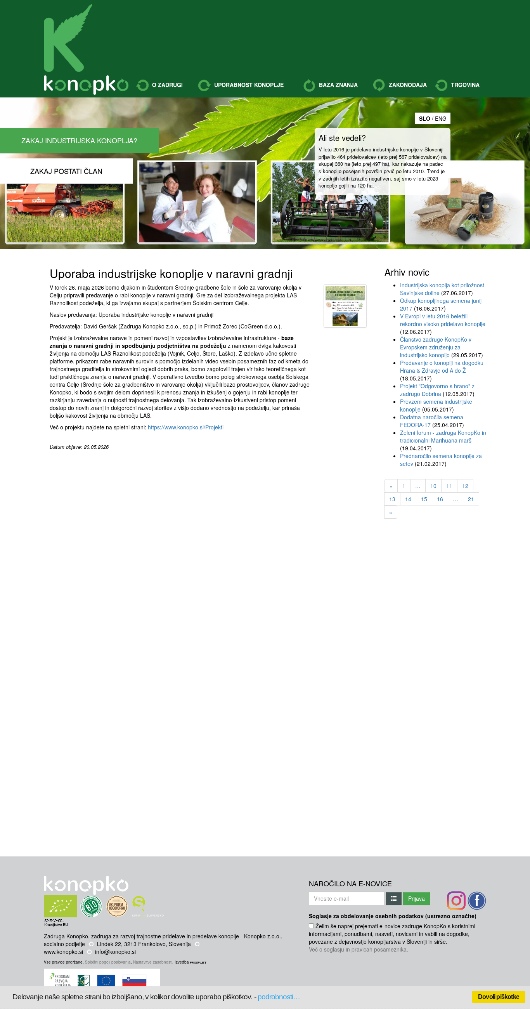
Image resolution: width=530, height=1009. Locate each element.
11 (449, 486)
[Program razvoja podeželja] (103, 972)
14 (408, 499)
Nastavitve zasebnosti (152, 962)
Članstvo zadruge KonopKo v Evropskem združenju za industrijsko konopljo (435, 347)
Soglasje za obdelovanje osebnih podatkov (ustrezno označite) (392, 916)
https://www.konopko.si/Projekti (185, 427)
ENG (441, 118)
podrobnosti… (279, 997)
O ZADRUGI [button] (167, 85)
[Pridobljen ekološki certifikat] (75, 899)
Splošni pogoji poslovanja (108, 962)
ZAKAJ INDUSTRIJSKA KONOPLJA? (79, 140)
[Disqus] (181, 548)
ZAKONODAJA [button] (407, 85)
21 (471, 499)
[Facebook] (477, 900)
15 (424, 499)
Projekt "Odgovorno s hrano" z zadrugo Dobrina (437, 390)
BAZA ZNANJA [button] (337, 85)
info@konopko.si (115, 951)
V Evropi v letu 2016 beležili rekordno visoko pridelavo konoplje (442, 320)
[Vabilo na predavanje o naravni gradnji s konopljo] (345, 307)
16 (440, 499)
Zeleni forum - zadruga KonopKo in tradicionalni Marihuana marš (443, 436)
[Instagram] (456, 900)
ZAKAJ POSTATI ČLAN (66, 171)
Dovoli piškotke (498, 996)
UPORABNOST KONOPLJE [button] (248, 85)
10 (433, 486)
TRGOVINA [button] (464, 85)
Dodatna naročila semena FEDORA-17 (431, 421)
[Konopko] (68, 38)
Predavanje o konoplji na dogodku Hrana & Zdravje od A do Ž (441, 366)
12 (465, 486)
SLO (424, 118)
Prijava (416, 898)
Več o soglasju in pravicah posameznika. (358, 949)
